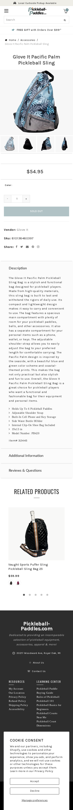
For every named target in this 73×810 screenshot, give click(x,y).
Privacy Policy (43, 771)
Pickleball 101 (45, 701)
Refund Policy (17, 701)
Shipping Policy (18, 705)
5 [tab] (48, 596)
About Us (38, 662)
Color (8, 185)
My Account (16, 688)
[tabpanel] (36, 549)
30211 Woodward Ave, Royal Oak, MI (39, 653)
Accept (34, 781)
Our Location (17, 693)
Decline (34, 790)
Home (12, 40)
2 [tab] (31, 596)
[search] (36, 20)
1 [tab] (25, 596)
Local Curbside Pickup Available (37, 3)
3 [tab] (37, 596)
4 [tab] (42, 596)
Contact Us (39, 671)
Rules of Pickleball (48, 697)
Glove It (22, 230)
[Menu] (6, 10)
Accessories (27, 40)
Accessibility (17, 709)
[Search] (65, 20)
